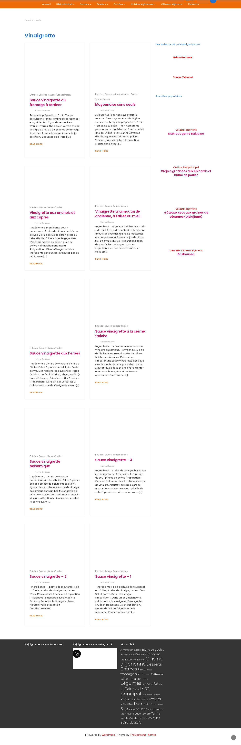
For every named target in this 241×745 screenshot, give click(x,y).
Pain (144, 684)
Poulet (155, 698)
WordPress (108, 734)
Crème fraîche (137, 659)
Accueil (46, 4)
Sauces (51, 95)
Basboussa (186, 254)
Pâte (123, 704)
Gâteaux (157, 674)
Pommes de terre (134, 699)
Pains (149, 684)
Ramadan (143, 703)
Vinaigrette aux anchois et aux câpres (52, 215)
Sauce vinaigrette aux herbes (55, 353)
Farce (141, 669)
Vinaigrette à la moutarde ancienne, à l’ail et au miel (117, 213)
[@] (95, 654)
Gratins (177, 167)
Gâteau (147, 674)
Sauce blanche (154, 709)
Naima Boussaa (42, 110)
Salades (101, 4)
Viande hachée (138, 718)
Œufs (137, 722)
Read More (36, 144)
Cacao (131, 654)
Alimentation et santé (130, 650)
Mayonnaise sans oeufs (115, 104)
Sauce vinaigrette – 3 (113, 460)
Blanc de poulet (153, 649)
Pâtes (130, 704)
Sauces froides (64, 95)
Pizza (137, 689)
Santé (132, 709)
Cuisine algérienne (142, 4)
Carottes (140, 654)
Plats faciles (147, 695)
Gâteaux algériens (171, 4)
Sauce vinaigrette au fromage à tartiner (48, 102)
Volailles (154, 718)
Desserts (193, 4)
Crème (124, 659)
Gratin (139, 674)
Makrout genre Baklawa (186, 133)
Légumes (130, 683)
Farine (149, 670)
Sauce (140, 709)
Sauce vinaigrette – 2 (48, 576)
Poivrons (156, 695)
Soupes (85, 4)
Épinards (126, 722)
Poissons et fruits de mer (117, 94)
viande (124, 718)
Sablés (160, 704)
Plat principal (64, 4)
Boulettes (124, 654)
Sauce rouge (126, 714)
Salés (125, 708)
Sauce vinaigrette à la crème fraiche (120, 333)
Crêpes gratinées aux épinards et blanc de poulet (186, 173)
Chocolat (153, 654)
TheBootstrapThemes (143, 734)
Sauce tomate (142, 713)
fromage (127, 674)
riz (155, 704)
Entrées (119, 4)
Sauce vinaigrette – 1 (113, 576)
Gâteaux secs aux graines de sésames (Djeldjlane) (186, 214)
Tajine (155, 713)
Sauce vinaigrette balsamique (45, 463)
